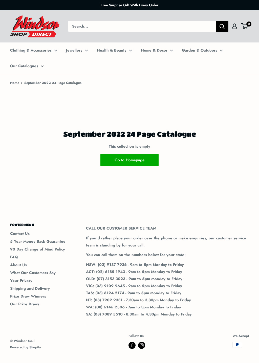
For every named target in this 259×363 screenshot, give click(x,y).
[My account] (234, 26)
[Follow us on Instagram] (141, 345)
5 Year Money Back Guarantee (38, 241)
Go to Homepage (129, 160)
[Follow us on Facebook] (132, 345)
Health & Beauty (111, 50)
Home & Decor (154, 50)
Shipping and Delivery (30, 288)
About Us (18, 265)
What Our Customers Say (33, 273)
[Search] (222, 26)
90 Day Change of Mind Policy (37, 249)
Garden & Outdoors (199, 50)
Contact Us (20, 233)
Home (14, 82)
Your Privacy (21, 280)
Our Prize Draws (24, 304)
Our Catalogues (24, 66)
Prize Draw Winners (28, 296)
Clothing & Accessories (31, 50)
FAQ (14, 257)
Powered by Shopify (25, 347)
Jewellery (74, 50)
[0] (245, 26)
